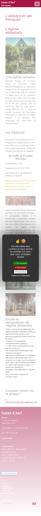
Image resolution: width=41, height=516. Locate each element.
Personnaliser (20, 272)
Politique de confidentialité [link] (20, 276)
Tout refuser (21, 267)
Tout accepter (21, 263)
